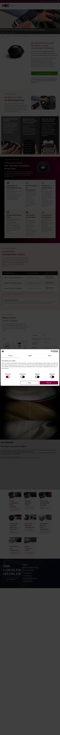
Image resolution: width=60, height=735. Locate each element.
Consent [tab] (10, 355)
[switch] (23, 377)
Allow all (49, 382)
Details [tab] (30, 355)
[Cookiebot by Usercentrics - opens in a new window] (52, 351)
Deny (29, 382)
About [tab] (49, 355)
